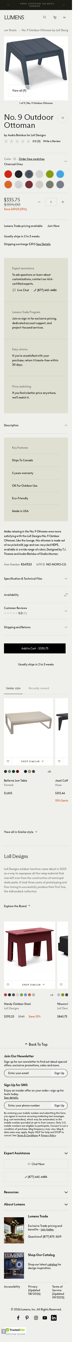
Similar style (13, 688)
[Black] (18, 174)
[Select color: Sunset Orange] (29, 994)
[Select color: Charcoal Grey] (13, 994)
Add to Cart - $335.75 (34, 648)
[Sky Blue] (60, 174)
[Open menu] (64, 17)
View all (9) (19, 90)
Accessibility (12, 1286)
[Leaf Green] (50, 174)
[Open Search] (44, 17)
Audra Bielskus (17, 135)
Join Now (53, 226)
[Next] (64, 5)
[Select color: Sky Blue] (25, 994)
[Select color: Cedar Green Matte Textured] (13, 771)
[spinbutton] (51, 202)
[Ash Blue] (60, 184)
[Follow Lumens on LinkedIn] (54, 1318)
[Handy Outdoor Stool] (29, 947)
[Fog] (39, 184)
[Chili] (29, 184)
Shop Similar (30, 761)
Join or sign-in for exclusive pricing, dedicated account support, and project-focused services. (34, 323)
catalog (52, 1264)
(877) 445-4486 (47, 290)
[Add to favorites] (63, 118)
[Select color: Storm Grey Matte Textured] (33, 771)
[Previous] (8, 5)
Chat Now (38, 1164)
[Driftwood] (18, 184)
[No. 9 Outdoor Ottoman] (36, 68)
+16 (49, 771)
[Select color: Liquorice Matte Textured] (25, 771)
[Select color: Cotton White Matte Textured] (21, 771)
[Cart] (55, 18)
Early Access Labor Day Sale (38, 5)
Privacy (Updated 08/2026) (34, 1290)
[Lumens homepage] (14, 18)
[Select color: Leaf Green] (21, 994)
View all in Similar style (18, 832)
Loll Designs (38, 135)
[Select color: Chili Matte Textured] (17, 771)
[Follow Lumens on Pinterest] (27, 1318)
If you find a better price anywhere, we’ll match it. (34, 395)
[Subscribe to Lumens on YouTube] (45, 1318)
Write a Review (52, 141)
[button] (17, 141)
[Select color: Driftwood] (33, 994)
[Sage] (50, 184)
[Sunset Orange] (8, 184)
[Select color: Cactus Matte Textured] (9, 771)
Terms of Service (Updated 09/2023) (58, 1292)
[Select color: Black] (9, 994)
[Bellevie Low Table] (28, 722)
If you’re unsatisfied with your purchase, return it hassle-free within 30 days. (35, 360)
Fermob (8, 785)
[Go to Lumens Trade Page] (14, 1230)
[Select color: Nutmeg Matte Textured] (29, 771)
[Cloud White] (39, 174)
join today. (47, 1229)
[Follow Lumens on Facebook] (18, 1318)
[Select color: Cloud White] (17, 994)
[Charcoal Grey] (29, 174)
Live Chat (23, 290)
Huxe (58, 785)
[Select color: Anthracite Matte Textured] (5, 771)
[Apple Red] (8, 174)
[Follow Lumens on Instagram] (36, 1318)
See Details (43, 244)
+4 (51, 995)
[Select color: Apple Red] (5, 994)
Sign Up (59, 1073)
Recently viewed (39, 688)
